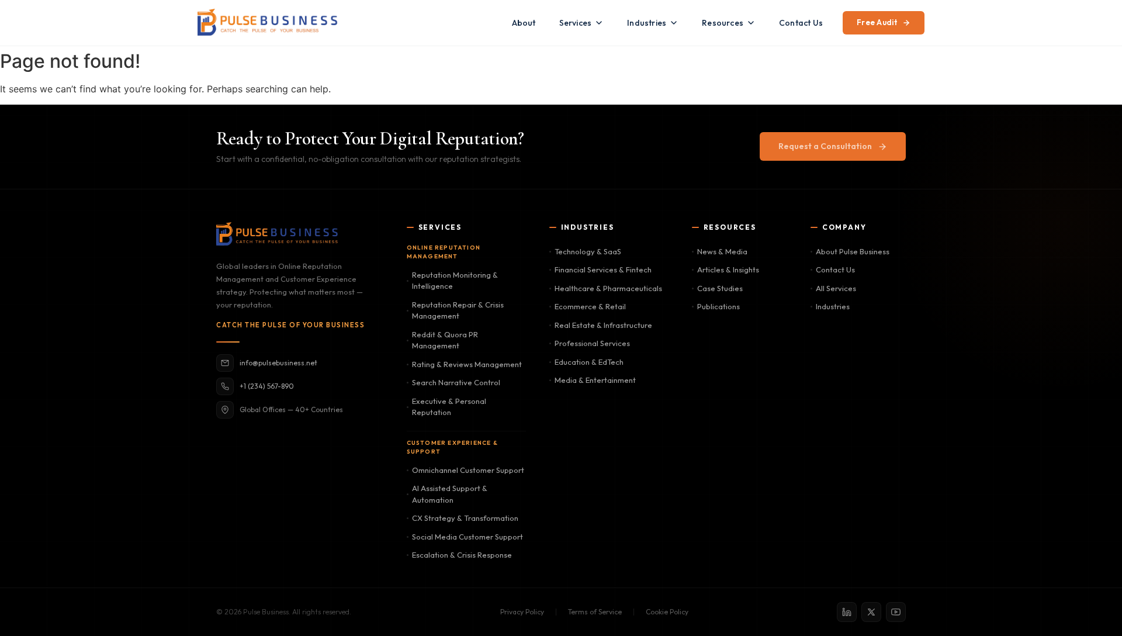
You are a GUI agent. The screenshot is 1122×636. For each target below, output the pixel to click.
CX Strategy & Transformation (465, 518)
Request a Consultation (825, 146)
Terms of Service (595, 611)
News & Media (722, 251)
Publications (718, 306)
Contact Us (801, 23)
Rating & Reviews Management (467, 364)
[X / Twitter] (871, 612)
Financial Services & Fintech (603, 269)
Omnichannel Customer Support (468, 470)
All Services (836, 288)
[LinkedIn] (847, 612)
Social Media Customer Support (467, 536)
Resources (722, 23)
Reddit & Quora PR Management (445, 340)
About (524, 23)
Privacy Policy (522, 611)
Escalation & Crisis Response (462, 554)
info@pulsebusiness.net (278, 362)
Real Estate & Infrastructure (603, 325)
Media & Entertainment (595, 380)
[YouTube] (896, 612)
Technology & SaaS (588, 251)
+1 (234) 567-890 (267, 386)
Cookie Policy (667, 611)
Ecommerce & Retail (590, 306)
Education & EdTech (589, 362)
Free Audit (877, 22)
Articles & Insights (728, 269)
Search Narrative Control (456, 382)
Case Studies (720, 288)
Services (575, 23)
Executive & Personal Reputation (449, 406)
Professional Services (592, 343)
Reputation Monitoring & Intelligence (455, 280)
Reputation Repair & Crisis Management (458, 310)
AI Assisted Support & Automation (449, 493)
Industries (646, 23)
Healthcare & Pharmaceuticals (608, 288)
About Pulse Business (852, 251)
